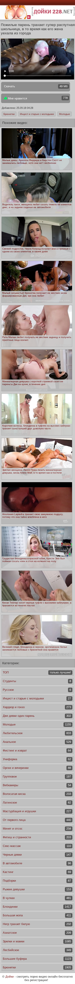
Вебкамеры (37, 785)
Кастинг (37, 872)
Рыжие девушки (37, 889)
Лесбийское (37, 950)
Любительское (37, 733)
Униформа (37, 759)
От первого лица (37, 820)
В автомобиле (37, 863)
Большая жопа (37, 915)
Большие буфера (37, 958)
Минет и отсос (37, 828)
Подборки (37, 880)
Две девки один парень (37, 715)
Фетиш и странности (37, 837)
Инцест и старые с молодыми (37, 114)
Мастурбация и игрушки (37, 811)
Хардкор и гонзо (37, 707)
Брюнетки (9, 114)
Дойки (9, 976)
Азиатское (37, 932)
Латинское (37, 802)
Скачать (36, 86)
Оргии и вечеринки (37, 768)
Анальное (37, 742)
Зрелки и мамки (37, 941)
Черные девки (37, 854)
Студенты (37, 681)
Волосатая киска (37, 794)
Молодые (64, 114)
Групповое (37, 776)
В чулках (37, 898)
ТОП (37, 672)
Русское (37, 689)
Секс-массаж (37, 846)
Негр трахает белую (37, 924)
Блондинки (37, 906)
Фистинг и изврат (37, 750)
